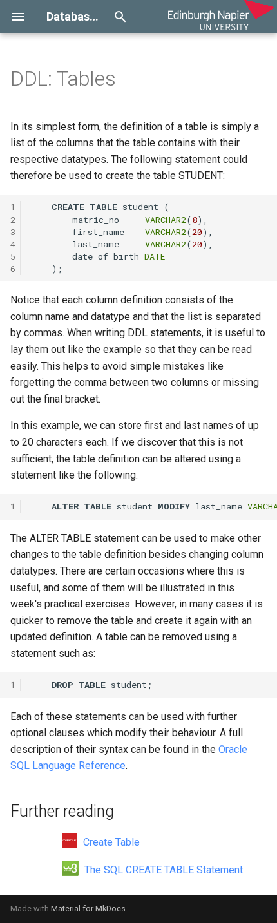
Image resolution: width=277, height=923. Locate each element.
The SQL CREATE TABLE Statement (162, 870)
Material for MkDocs (88, 908)
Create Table (110, 842)
